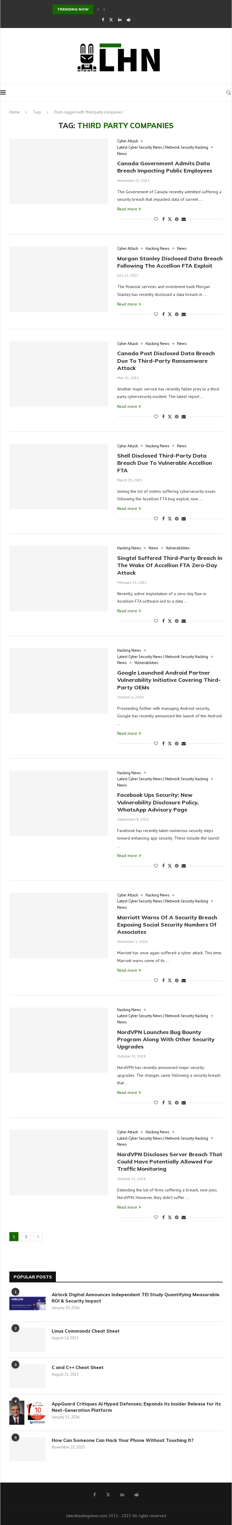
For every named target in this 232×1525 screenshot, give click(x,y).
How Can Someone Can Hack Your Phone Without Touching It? (124, 1440)
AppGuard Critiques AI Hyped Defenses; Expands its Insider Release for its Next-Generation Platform (136, 1407)
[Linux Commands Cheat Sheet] (27, 1340)
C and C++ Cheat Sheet (78, 1367)
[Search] (229, 92)
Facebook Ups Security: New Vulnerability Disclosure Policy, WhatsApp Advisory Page (158, 802)
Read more (127, 209)
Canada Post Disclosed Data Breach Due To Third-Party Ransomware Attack (166, 360)
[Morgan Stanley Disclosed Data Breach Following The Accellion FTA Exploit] (58, 279)
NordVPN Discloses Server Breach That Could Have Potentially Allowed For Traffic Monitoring (169, 1161)
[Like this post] (156, 219)
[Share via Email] (184, 219)
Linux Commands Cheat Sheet (86, 1331)
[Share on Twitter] (170, 219)
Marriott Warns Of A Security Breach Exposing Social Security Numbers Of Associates (167, 925)
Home (14, 112)
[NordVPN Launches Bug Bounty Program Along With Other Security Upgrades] (58, 1040)
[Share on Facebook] (163, 219)
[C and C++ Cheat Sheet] (27, 1376)
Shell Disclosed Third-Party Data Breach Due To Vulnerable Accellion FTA (164, 463)
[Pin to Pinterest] (177, 219)
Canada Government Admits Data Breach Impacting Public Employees (164, 167)
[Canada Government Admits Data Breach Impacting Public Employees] (58, 171)
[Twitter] (111, 19)
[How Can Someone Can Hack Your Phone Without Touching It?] (27, 1449)
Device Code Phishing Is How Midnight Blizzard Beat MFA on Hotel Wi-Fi (121, 9)
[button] (98, 9)
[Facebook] (103, 19)
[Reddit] (128, 19)
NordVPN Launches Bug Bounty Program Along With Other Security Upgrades (165, 1039)
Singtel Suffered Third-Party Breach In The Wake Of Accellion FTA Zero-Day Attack (169, 565)
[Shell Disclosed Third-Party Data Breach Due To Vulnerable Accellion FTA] (58, 476)
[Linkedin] (119, 19)
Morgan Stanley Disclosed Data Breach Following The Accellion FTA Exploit (170, 262)
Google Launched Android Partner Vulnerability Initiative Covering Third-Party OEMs (169, 680)
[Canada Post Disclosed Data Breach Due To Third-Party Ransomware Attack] (58, 374)
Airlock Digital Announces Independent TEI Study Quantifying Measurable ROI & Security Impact (135, 1298)
